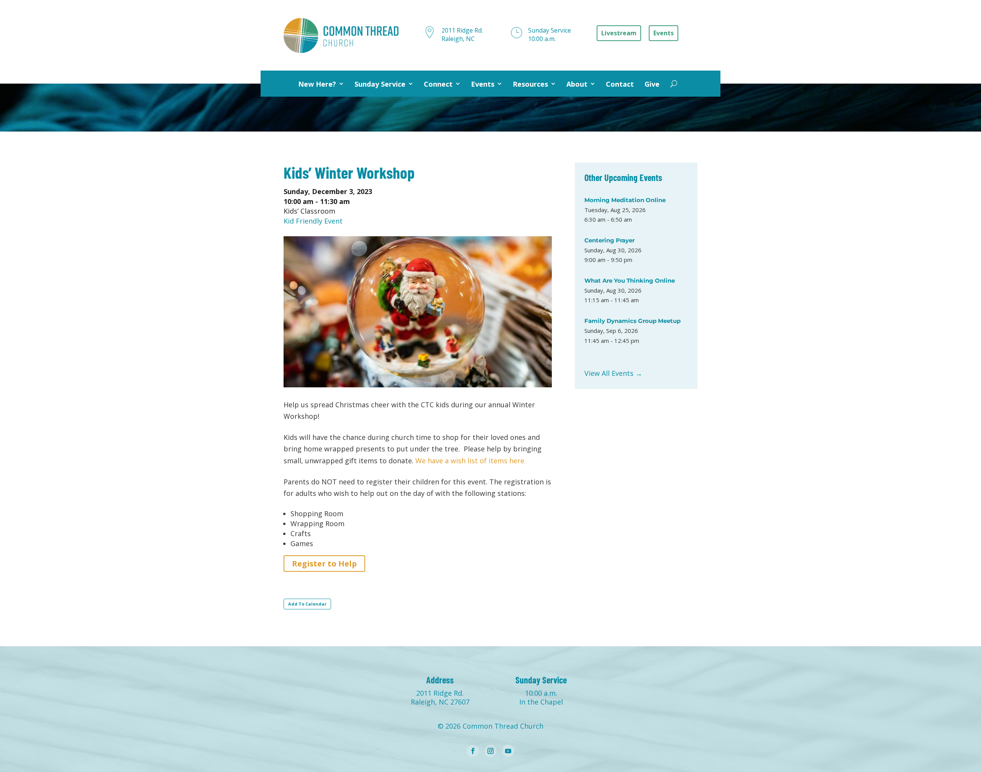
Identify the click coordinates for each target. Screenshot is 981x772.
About (576, 84)
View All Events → (613, 373)
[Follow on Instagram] (490, 751)
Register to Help (324, 563)
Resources (530, 84)
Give (652, 84)
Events (482, 84)
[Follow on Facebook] (473, 751)
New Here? (317, 84)
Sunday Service (379, 84)
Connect (438, 84)
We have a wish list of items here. (470, 460)
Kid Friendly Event (313, 221)
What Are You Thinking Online (629, 280)
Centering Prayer (609, 240)
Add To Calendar (307, 604)
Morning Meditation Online (625, 200)
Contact (620, 84)
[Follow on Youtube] (508, 751)
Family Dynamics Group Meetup (632, 320)
